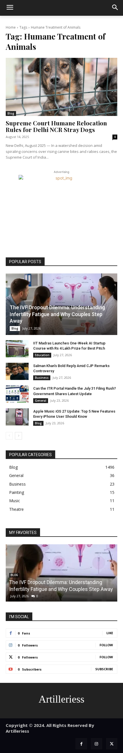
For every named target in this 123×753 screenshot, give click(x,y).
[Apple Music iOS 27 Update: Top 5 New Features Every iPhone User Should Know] (17, 416)
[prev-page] (9, 435)
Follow (106, 645)
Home (11, 27)
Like (109, 633)
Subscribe (104, 669)
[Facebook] (81, 743)
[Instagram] (96, 743)
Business (42, 378)
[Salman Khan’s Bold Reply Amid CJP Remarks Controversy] (17, 371)
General (40, 401)
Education (42, 355)
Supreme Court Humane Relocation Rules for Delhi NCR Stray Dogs (56, 126)
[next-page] (18, 435)
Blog (10, 113)
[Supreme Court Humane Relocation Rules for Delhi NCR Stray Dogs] (61, 87)
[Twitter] (111, 743)
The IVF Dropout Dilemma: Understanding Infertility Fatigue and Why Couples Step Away (57, 314)
